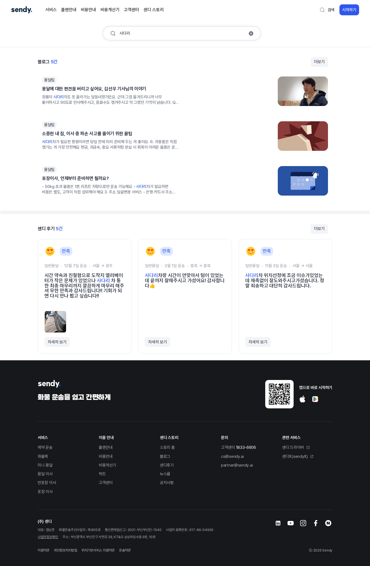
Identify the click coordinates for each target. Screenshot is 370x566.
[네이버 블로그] (328, 523)
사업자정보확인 (48, 537)
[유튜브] (291, 523)
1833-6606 (246, 447)
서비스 (51, 9)
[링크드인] (278, 523)
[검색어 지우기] (251, 33)
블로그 (165, 456)
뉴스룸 (165, 473)
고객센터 (131, 9)
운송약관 (125, 550)
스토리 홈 (167, 447)
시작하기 (349, 9)
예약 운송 (45, 447)
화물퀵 (43, 456)
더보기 (319, 61)
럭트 (102, 473)
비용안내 (88, 9)
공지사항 (167, 482)
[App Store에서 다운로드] (302, 399)
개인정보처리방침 (65, 550)
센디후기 (167, 465)
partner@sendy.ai (237, 465)
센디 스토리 (154, 9)
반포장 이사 (47, 482)
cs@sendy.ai (232, 456)
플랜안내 (68, 9)
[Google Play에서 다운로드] (315, 399)
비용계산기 (110, 9)
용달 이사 (45, 473)
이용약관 (43, 550)
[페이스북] (316, 523)
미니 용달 (45, 465)
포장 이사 (45, 491)
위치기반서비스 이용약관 (98, 550)
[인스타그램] (303, 523)
